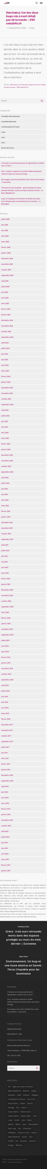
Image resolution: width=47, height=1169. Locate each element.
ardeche (26, 1091)
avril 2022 (4, 500)
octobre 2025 (6, 270)
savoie (34, 1132)
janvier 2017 (5, 769)
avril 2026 (4, 236)
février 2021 (5, 579)
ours (24, 1124)
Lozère (17, 1120)
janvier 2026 (5, 253)
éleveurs (19, 1145)
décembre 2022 (7, 455)
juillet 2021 (5, 550)
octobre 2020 (6, 601)
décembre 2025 (7, 258)
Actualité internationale (10, 116)
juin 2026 (4, 225)
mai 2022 (4, 494)
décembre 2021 (7, 522)
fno (17, 1107)
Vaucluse (23, 1141)
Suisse (24, 1137)
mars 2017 (5, 758)
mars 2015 (5, 859)
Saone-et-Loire (23, 1132)
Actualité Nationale (8, 121)
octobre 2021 (6, 534)
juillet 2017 (5, 747)
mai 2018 (4, 702)
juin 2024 (4, 354)
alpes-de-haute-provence (23, 1086)
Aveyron (26, 1095)
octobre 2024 (6, 331)
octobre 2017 (6, 736)
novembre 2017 (7, 730)
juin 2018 (4, 696)
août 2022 (4, 477)
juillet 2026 (5, 219)
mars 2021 (5, 573)
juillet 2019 (5, 640)
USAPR (10, 1141)
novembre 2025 (7, 264)
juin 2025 (4, 292)
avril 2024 (4, 365)
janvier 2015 (5, 871)
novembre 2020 (7, 595)
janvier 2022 (5, 517)
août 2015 (4, 831)
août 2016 (4, 786)
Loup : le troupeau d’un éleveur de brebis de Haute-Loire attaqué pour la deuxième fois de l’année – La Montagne (21, 201)
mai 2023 (4, 427)
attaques (11, 1095)
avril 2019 (4, 646)
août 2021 (4, 545)
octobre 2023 (6, 399)
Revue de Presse (7, 148)
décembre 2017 (7, 725)
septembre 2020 (7, 607)
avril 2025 (4, 298)
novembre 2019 (7, 629)
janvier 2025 (5, 315)
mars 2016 (5, 803)
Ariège (33, 1091)
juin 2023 (4, 421)
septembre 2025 (7, 275)
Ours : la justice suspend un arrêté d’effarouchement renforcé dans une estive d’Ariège (23, 1002)
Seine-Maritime (14, 1137)
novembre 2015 (7, 820)
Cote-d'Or (31, 1099)
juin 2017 (4, 753)
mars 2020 (5, 612)
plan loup (12, 1128)
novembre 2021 (7, 528)
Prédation (12, 1132)
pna (19, 1128)
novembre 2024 (7, 326)
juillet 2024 (5, 348)
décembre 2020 (7, 590)
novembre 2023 (7, 393)
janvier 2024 (5, 382)
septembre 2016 (7, 781)
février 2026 (5, 247)
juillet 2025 (5, 286)
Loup (31, 27)
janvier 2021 (5, 584)
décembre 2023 (7, 388)
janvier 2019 (5, 663)
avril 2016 (4, 798)
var (17, 1141)
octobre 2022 (6, 466)
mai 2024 (4, 359)
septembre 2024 (7, 337)
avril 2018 (4, 708)
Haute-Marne (13, 1112)
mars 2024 (5, 371)
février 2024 (5, 376)
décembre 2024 (7, 320)
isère (35, 1116)
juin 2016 (4, 792)
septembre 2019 (7, 635)
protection (27, 1128)
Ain (9, 1086)
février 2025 (5, 309)
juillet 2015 (5, 837)
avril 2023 (4, 432)
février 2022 (5, 511)
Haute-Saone (25, 1112)
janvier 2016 (5, 814)
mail (20, 1034)
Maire (29, 1120)
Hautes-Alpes (26, 1116)
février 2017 (5, 764)
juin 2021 (4, 556)
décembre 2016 (7, 775)
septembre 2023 (7, 404)
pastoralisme (33, 1124)
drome (30, 1103)
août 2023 (4, 410)
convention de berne (16, 1099)
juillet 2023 (5, 416)
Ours (3, 142)
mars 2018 (5, 713)
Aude (19, 1095)
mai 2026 (4, 230)
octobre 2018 (6, 674)
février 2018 (5, 719)
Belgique (35, 1095)
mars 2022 (5, 505)
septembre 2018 (7, 680)
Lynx (3, 137)
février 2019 (5, 657)
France (24, 1107)
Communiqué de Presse (10, 127)
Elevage (11, 1107)
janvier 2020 (5, 623)
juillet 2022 (5, 483)
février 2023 (5, 444)
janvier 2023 (5, 449)
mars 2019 (5, 652)
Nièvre (17, 1124)
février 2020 (5, 618)
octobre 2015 (6, 826)
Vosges (11, 1145)
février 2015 (5, 865)
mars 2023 (5, 438)
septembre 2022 (7, 472)
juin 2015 (4, 842)
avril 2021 (4, 567)
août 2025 (4, 281)
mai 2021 (4, 562)
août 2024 (4, 343)
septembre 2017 (7, 741)
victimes (32, 1141)
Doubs (22, 1103)
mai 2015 (4, 848)
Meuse (10, 1124)
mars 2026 (5, 242)
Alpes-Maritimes (14, 1091)
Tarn (31, 1137)
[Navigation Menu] (41, 3)
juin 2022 (4, 489)
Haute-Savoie (13, 1116)
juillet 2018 (5, 691)
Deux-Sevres (13, 1103)
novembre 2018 (7, 668)
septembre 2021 (7, 539)
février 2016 (5, 809)
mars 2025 (5, 303)
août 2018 (4, 685)
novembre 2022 (7, 461)
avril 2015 (4, 854)
